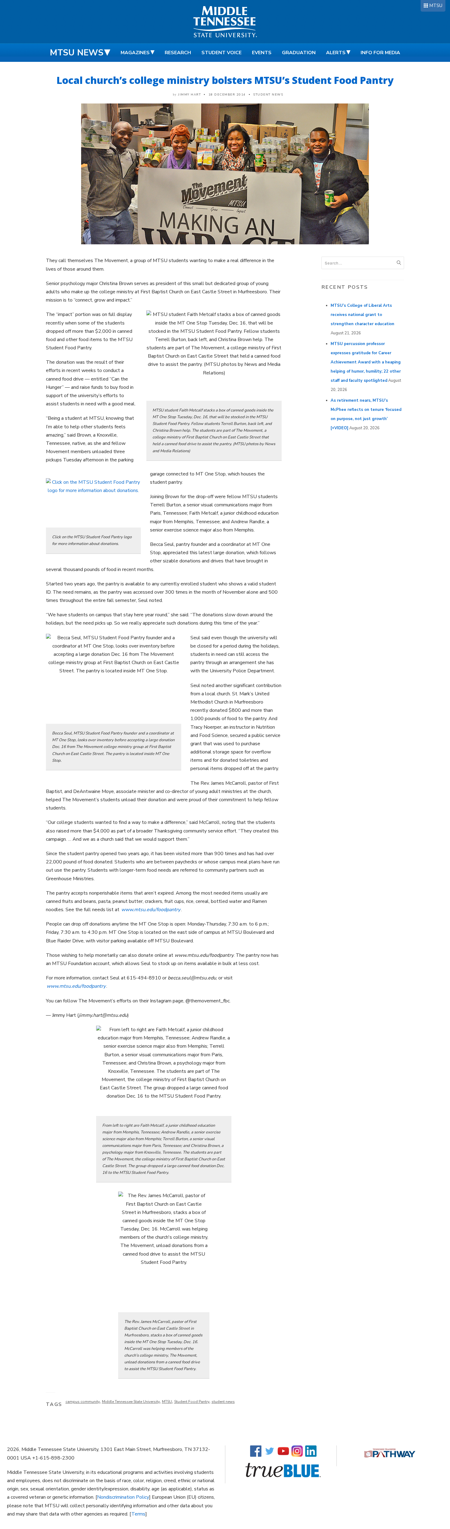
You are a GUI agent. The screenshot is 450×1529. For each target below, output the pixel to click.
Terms (138, 1514)
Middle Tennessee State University (131, 1401)
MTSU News (76, 52)
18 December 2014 (227, 94)
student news (223, 1401)
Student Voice (221, 52)
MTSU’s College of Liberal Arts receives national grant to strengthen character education (362, 315)
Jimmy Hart (189, 94)
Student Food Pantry (191, 1401)
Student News (268, 94)
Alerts (336, 52)
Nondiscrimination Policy (123, 1497)
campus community (83, 1401)
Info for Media (380, 52)
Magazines (135, 52)
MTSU (435, 5)
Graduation (299, 52)
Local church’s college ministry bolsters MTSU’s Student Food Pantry (225, 80)
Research (178, 52)
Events (262, 52)
